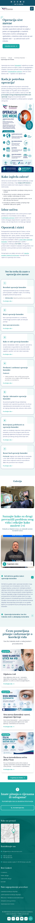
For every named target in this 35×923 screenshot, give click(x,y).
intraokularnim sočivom (15, 71)
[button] (13, 566)
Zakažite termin (10, 46)
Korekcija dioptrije (19, 58)
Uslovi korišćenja (11, 914)
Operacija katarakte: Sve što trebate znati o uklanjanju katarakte (15, 615)
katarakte (18, 65)
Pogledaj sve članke (16, 778)
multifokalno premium (8, 218)
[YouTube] (21, 2)
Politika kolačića (17, 916)
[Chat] (30, 918)
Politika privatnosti (23, 914)
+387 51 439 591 (18, 4)
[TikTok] (24, 2)
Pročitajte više (7, 684)
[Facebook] (17, 2)
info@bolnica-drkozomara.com (12, 851)
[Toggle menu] (32, 9)
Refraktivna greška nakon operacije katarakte (12, 577)
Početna (3, 58)
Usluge (10, 58)
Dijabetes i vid (9, 674)
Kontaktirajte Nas (18, 808)
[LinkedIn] (11, 2)
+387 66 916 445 (7, 857)
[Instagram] (14, 2)
